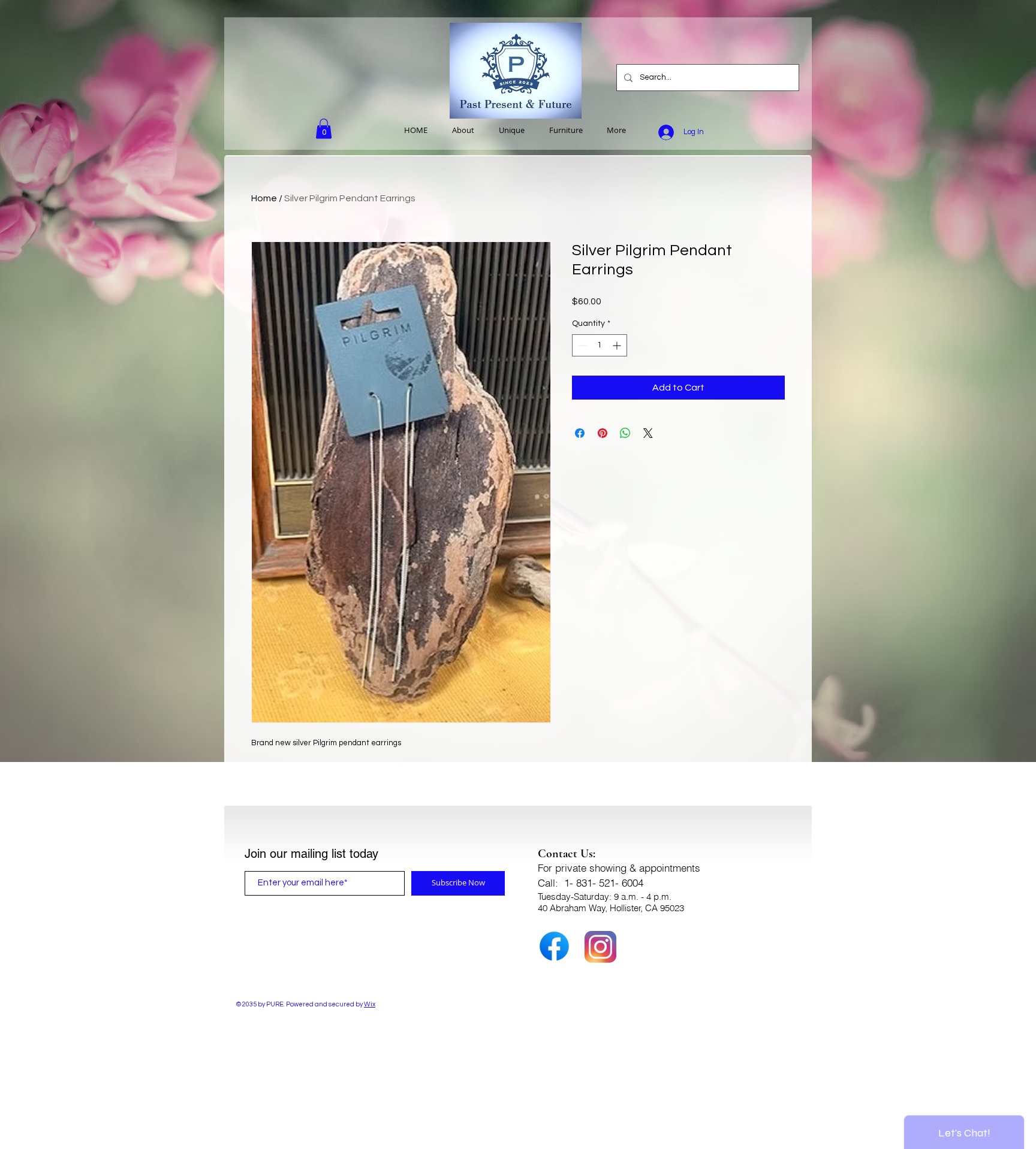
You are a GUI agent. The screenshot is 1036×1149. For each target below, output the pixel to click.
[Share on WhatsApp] (625, 433)
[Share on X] (648, 433)
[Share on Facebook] (580, 433)
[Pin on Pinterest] (602, 433)
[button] (323, 128)
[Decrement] (581, 345)
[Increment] (617, 345)
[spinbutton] (599, 345)
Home (264, 198)
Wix (369, 1004)
